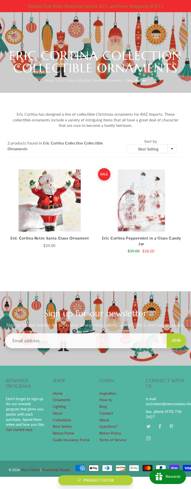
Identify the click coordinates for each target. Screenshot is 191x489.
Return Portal (63, 433)
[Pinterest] (171, 426)
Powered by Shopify (56, 470)
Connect (106, 413)
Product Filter (99, 480)
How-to (105, 400)
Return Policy (110, 433)
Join (176, 340)
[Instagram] (148, 438)
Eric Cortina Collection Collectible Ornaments (90, 80)
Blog (103, 406)
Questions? (108, 426)
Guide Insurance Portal (71, 440)
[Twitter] (148, 426)
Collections (62, 420)
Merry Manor (30, 470)
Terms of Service (112, 440)
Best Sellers (62, 426)
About (104, 420)
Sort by (150, 141)
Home (49, 80)
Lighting (59, 406)
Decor (58, 413)
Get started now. (19, 430)
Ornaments (62, 400)
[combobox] (152, 148)
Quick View (49, 200)
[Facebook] (160, 426)
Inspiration (107, 393)
